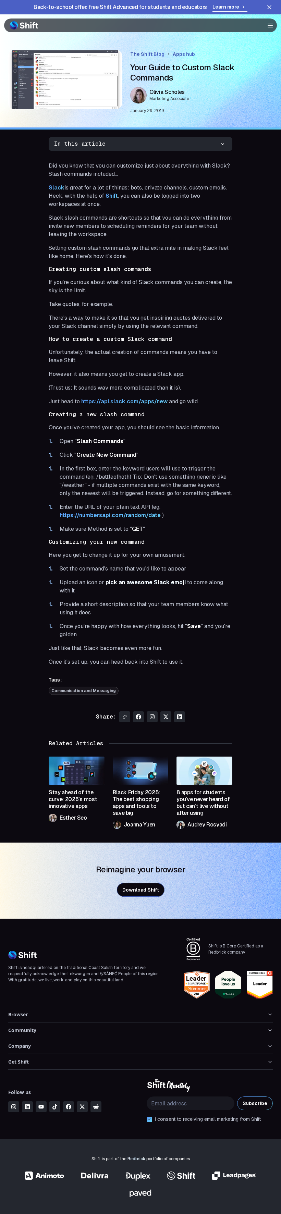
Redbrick (136, 1159)
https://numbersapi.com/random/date (110, 515)
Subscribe (255, 1103)
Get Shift (18, 1061)
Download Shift (140, 890)
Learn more (225, 7)
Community (22, 1030)
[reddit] (95, 1106)
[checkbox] (149, 1119)
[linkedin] (27, 1106)
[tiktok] (54, 1106)
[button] (268, 25)
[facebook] (68, 1106)
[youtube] (41, 1106)
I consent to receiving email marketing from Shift (208, 1119)
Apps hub (184, 54)
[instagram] (13, 1106)
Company (19, 1046)
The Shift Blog (147, 54)
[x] (82, 1106)
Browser (18, 1014)
